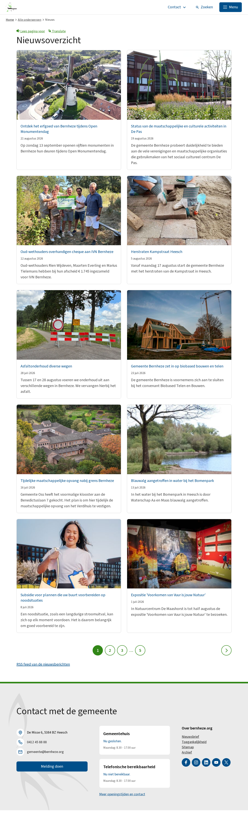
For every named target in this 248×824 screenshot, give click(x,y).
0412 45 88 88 (37, 742)
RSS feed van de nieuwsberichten (43, 664)
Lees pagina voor (32, 31)
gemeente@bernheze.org (45, 751)
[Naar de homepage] (11, 7)
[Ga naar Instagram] (196, 762)
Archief (187, 752)
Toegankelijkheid (194, 742)
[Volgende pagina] (226, 650)
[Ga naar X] (226, 762)
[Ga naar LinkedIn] (206, 762)
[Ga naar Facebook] (186, 762)
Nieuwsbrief (190, 736)
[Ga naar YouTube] (216, 762)
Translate (58, 31)
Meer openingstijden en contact (122, 794)
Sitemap (188, 747)
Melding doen (52, 766)
